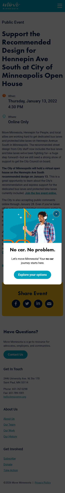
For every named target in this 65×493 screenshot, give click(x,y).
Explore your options (32, 274)
